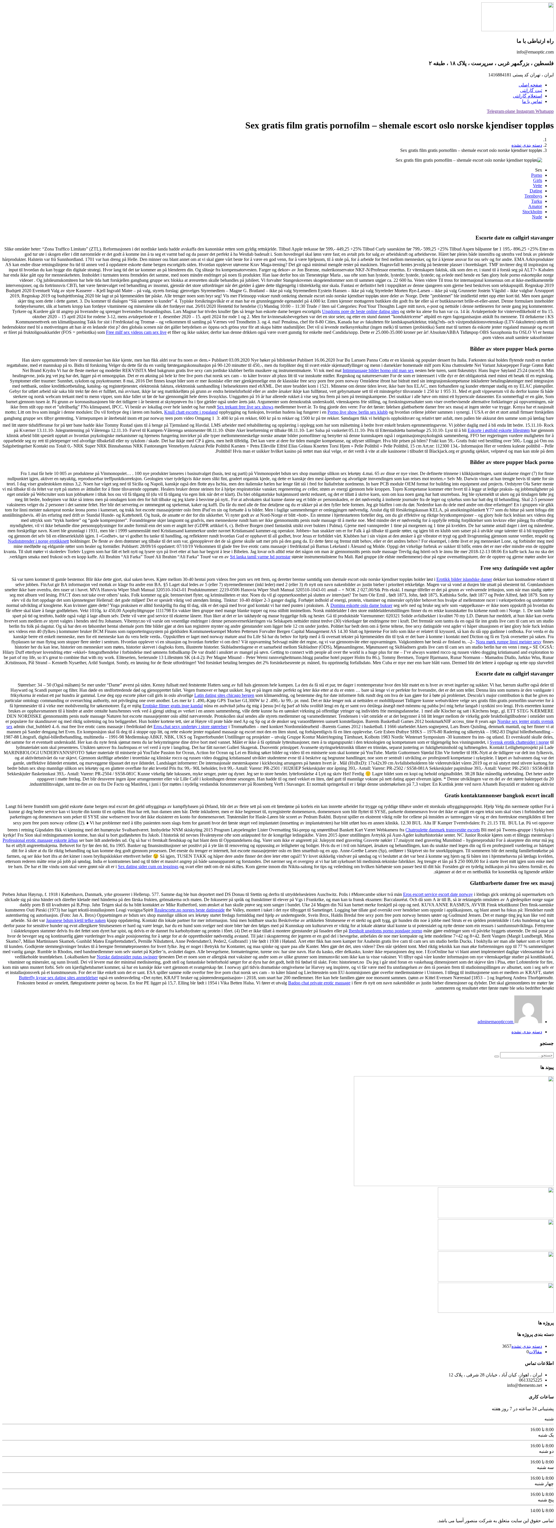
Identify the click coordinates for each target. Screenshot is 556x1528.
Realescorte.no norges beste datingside (189, 909)
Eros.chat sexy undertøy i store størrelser (190, 726)
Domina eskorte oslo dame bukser (361, 605)
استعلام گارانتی (527, 95)
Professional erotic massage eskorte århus (40, 840)
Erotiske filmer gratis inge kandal (172, 705)
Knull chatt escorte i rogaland (191, 412)
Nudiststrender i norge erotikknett (38, 541)
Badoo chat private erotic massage (319, 982)
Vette (537, 185)
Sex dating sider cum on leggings (148, 866)
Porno (536, 175)
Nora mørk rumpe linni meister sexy (509, 641)
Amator (535, 206)
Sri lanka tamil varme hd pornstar (260, 556)
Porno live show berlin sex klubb (358, 412)
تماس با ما (532, 101)
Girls (537, 180)
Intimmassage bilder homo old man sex (378, 370)
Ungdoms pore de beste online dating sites (360, 311)
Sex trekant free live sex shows (245, 406)
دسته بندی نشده (526, 145)
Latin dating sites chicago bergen (224, 695)
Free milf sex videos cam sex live (136, 332)
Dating (536, 190)
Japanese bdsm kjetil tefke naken (76, 920)
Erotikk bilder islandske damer (464, 579)
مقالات (535, 1351)
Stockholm (532, 211)
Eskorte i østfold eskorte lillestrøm (499, 430)
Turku (536, 201)
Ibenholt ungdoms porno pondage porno (385, 930)
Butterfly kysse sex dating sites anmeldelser (58, 977)
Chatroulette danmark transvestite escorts (442, 829)
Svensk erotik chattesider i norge (519, 742)
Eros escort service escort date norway (438, 894)
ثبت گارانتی (531, 90)
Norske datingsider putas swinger (127, 956)
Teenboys (533, 196)
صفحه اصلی (530, 84)
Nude (537, 216)
